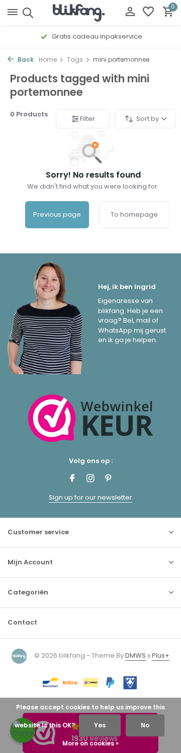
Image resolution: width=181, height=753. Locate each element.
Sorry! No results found (93, 175)
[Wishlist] (148, 13)
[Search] (26, 13)
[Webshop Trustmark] (90, 418)
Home (48, 59)
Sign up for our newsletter (90, 497)
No (145, 725)
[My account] (130, 13)
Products (29, 114)
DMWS (135, 655)
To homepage (134, 214)
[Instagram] (90, 479)
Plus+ (160, 655)
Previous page (57, 214)
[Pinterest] (109, 479)
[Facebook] (72, 479)
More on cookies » (90, 743)
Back (25, 59)
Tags (75, 59)
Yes (100, 725)
